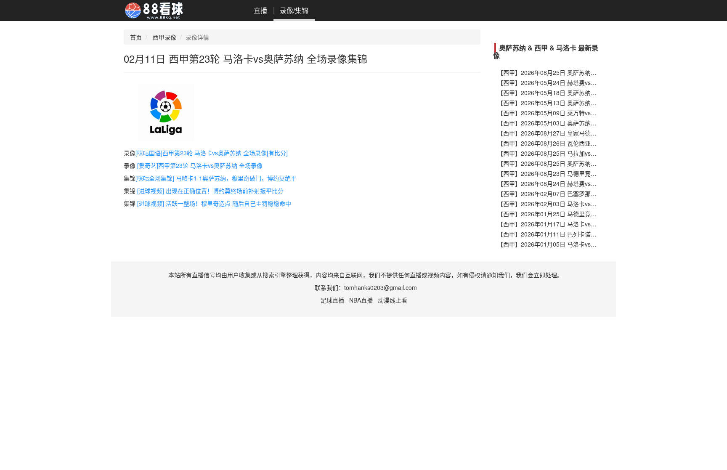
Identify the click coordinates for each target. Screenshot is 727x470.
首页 (136, 37)
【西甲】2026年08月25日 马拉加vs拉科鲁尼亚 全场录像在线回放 (583, 153)
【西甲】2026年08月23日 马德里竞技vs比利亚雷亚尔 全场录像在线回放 (592, 173)
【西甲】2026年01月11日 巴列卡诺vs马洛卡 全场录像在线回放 (580, 234)
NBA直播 (361, 300)
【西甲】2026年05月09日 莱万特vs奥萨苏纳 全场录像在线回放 (580, 113)
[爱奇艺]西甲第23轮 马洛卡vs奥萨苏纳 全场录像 (200, 165)
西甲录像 (164, 37)
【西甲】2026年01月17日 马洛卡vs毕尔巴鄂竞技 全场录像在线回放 (586, 224)
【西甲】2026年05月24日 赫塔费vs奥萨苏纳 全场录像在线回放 (580, 82)
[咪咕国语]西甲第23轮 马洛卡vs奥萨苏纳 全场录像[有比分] (211, 153)
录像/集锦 (294, 10)
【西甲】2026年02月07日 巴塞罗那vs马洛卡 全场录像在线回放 (580, 193)
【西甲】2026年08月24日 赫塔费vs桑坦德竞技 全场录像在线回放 (583, 183)
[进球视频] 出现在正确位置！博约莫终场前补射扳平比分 (210, 190)
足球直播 (332, 300)
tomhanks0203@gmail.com (380, 287)
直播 (260, 10)
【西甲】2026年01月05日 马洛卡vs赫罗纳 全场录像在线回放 (577, 244)
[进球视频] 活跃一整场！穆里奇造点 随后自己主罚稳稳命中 (214, 203)
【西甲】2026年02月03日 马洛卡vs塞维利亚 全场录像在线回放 (580, 203)
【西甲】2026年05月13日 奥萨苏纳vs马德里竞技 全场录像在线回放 (586, 102)
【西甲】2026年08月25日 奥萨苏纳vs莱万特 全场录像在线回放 (580, 72)
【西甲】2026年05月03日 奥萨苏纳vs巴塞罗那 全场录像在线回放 (583, 123)
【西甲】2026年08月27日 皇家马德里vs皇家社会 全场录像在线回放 (586, 133)
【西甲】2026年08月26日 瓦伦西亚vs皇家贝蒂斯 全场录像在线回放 (586, 143)
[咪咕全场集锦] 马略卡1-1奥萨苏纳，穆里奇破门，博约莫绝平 (216, 178)
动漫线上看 (392, 300)
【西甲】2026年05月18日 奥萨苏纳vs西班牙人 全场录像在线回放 (583, 92)
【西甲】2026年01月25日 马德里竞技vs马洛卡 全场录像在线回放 (583, 214)
